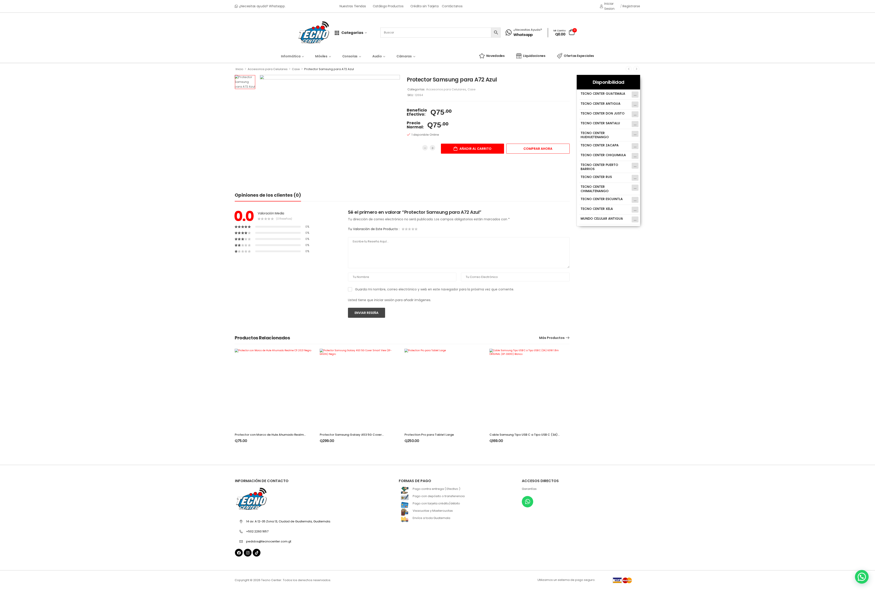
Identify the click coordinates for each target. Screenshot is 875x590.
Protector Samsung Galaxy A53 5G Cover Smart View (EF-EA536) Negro (351, 436)
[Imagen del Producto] (330, 127)
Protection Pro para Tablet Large (429, 434)
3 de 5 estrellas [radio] (409, 229)
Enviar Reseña (366, 312)
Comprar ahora (537, 148)
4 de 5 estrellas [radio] (412, 229)
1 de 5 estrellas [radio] (403, 229)
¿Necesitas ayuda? (527, 30)
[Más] (432, 147)
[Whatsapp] (527, 501)
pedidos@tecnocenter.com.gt (268, 541)
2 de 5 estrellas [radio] (406, 229)
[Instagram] (248, 553)
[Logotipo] (313, 32)
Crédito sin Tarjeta (424, 6)
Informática (290, 56)
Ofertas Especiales (579, 55)
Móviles (321, 56)
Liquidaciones (534, 55)
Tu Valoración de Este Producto (373, 229)
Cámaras (404, 56)
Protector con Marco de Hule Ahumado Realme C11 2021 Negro (270, 436)
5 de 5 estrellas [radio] (416, 229)
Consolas (350, 56)
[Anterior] (629, 69)
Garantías (529, 489)
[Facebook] (239, 553)
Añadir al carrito (475, 148)
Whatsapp (523, 34)
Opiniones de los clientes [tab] (268, 195)
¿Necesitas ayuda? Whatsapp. (262, 6)
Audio (377, 56)
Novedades (495, 55)
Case (296, 69)
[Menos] (425, 147)
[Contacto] (509, 32)
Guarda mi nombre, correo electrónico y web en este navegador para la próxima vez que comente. (434, 289)
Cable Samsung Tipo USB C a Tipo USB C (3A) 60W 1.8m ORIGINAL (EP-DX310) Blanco (523, 436)
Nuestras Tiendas (353, 6)
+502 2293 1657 (257, 531)
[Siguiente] (636, 69)
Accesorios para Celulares (268, 69)
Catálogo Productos (388, 6)
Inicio (239, 69)
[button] (862, 577)
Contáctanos (452, 6)
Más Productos (552, 338)
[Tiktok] (256, 553)
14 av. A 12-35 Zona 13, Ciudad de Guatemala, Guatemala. (288, 521)
